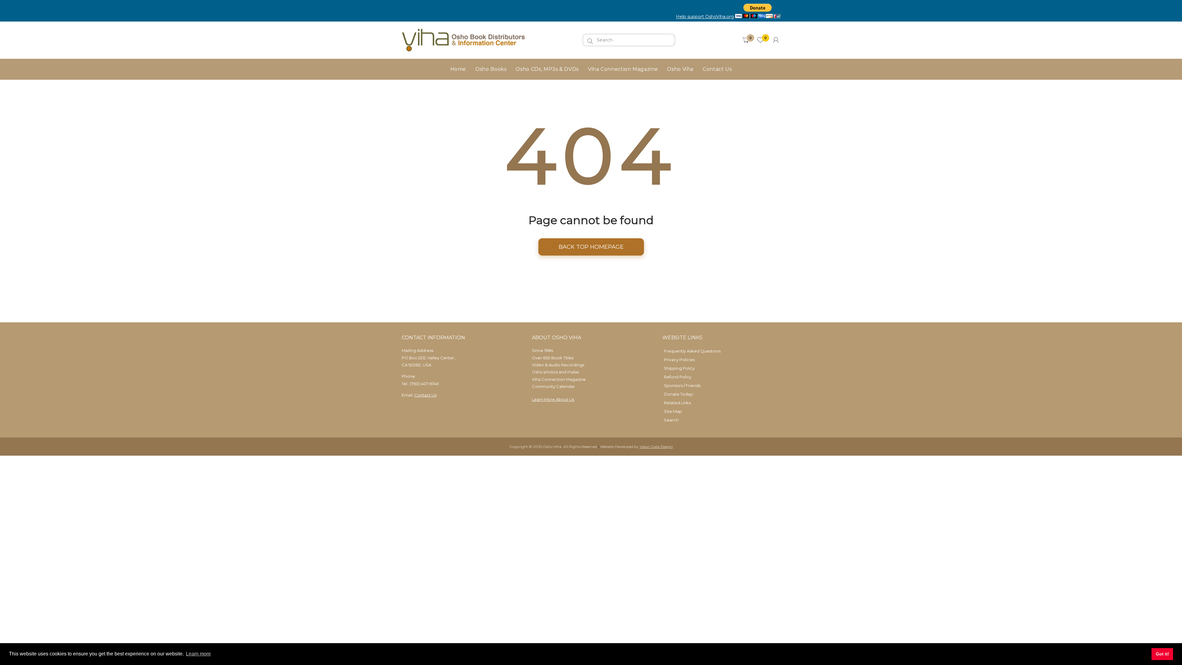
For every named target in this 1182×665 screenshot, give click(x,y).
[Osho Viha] (463, 39)
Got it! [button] (1162, 653)
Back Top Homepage (591, 247)
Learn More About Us (553, 399)
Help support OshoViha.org (705, 16)
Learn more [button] (198, 653)
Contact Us (425, 395)
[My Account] (775, 40)
